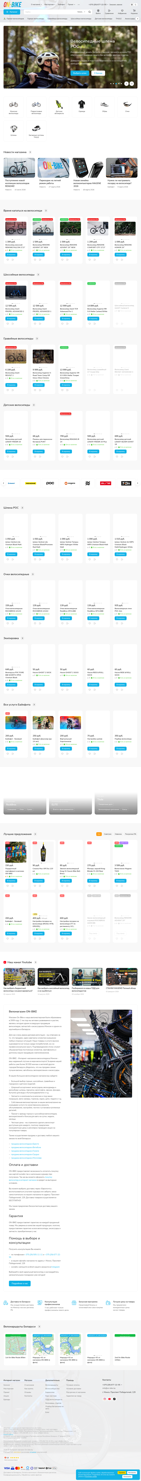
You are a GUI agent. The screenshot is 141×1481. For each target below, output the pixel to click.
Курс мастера (51, 1396)
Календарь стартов (53, 1403)
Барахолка (49, 1392)
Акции (6, 1396)
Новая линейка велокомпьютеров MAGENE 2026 (87, 183)
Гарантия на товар (73, 1396)
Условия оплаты (73, 1385)
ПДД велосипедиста (53, 1399)
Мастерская (8, 1388)
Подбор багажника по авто (54, 1407)
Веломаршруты (51, 1385)
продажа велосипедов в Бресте (25, 1144)
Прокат (6, 1392)
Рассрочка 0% (11, 219)
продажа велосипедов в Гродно (25, 1154)
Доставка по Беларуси (20, 1302)
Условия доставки (73, 1388)
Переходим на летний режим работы (50, 182)
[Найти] (89, 12)
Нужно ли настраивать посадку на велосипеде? (120, 182)
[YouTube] (109, 1399)
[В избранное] (7, 259)
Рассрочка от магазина (75, 1392)
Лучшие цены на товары (124, 1302)
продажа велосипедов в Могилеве (26, 1158)
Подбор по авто (42, 72)
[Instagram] (104, 1399)
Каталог (7, 1385)
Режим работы (8, 1435)
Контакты (28, 1396)
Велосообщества (52, 1388)
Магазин (28, 1380)
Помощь (70, 1380)
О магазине (29, 1385)
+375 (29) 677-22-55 (98, 5)
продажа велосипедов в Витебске (26, 1147)
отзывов (33, 1452)
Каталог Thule (21, 72)
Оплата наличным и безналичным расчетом (39, 1472)
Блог (47, 1412)
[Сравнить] (12, 259)
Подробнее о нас (20, 1283)
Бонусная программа (88, 1302)
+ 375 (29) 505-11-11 (33, 1254)
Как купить (28, 1388)
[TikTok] (114, 1399)
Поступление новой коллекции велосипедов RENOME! (17, 183)
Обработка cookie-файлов (31, 1475)
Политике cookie (91, 1477)
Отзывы (27, 1392)
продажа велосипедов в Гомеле (25, 1151)
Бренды (7, 1399)
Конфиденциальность (12, 1475)
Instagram (55, 1267)
